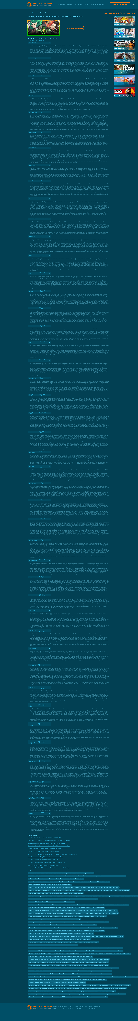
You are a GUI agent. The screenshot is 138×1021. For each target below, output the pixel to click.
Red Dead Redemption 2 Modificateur (123, 95)
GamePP (34, 1015)
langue (133, 4)
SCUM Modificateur (119, 48)
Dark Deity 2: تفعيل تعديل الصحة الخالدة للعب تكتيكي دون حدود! (43, 865)
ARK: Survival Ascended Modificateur (123, 60)
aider (86, 4)
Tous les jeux (78, 4)
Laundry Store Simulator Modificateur (123, 36)
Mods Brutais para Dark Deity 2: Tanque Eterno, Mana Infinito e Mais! (45, 857)
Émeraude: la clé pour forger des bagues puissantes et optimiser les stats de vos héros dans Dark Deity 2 (55, 919)
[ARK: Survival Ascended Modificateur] (124, 56)
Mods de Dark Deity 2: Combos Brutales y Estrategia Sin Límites (44, 848)
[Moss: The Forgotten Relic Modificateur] (124, 68)
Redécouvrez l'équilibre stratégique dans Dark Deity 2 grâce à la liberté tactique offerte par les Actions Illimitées (56, 878)
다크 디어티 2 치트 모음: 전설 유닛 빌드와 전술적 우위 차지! (43, 851)
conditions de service (79, 1006)
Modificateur (117, 83)
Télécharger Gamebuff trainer (121, 4)
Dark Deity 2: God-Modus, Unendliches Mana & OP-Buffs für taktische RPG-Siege (49, 846)
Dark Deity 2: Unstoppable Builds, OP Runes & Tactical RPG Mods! (45, 837)
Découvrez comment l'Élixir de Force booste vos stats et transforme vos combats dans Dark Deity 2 (53, 945)
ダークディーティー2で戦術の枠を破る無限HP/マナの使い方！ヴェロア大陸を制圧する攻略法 (52, 854)
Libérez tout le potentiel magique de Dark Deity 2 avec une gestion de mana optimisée (50, 884)
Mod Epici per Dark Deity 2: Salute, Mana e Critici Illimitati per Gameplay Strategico (49, 867)
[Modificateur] (124, 80)
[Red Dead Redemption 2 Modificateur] (124, 92)
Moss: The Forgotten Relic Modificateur (124, 72)
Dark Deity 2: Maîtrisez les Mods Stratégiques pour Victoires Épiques (46, 843)
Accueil (28, 12)
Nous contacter (71, 1006)
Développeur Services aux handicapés (92, 1006)
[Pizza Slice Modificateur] (124, 21)
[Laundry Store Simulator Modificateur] (124, 32)
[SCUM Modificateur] (124, 44)
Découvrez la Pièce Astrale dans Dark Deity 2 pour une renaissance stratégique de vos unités (51, 901)
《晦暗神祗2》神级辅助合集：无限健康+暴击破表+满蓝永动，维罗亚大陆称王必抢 (49, 840)
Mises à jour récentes (65, 4)
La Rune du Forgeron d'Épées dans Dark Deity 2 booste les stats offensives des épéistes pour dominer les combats (57, 982)
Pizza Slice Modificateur (120, 24)
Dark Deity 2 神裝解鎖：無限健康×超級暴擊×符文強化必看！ (43, 859)
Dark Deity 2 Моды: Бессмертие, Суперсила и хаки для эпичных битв (46, 862)
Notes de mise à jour (97, 4)
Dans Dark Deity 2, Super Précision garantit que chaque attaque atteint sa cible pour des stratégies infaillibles (56, 893)
